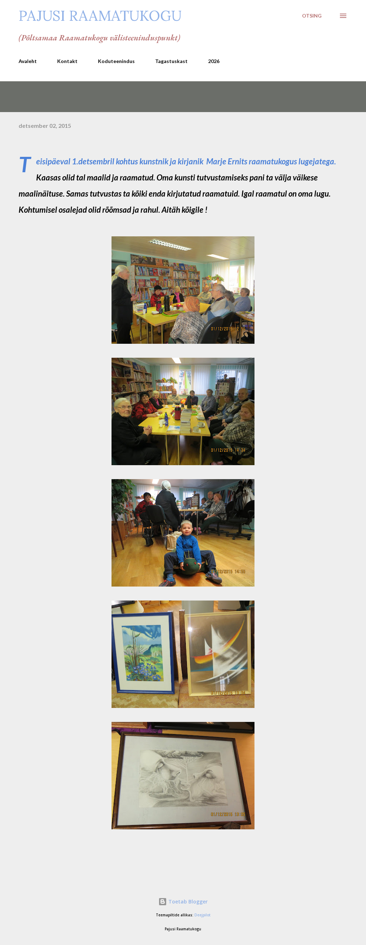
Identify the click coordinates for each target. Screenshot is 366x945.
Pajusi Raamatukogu (100, 15)
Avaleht (28, 61)
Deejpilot (202, 915)
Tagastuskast (171, 61)
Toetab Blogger (187, 901)
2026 (213, 61)
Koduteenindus (116, 61)
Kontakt (67, 61)
